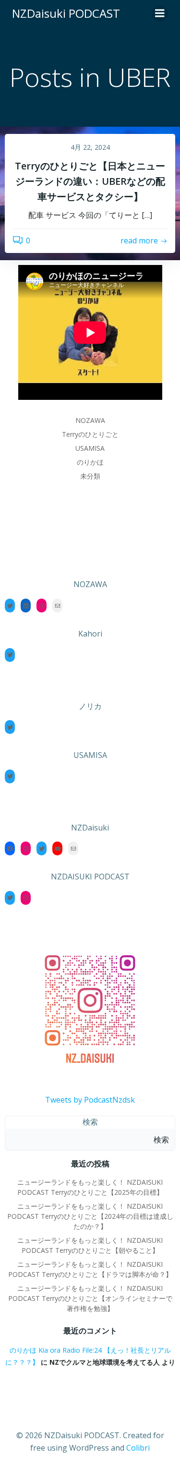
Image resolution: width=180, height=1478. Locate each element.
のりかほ (90, 462)
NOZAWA (90, 420)
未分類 (90, 476)
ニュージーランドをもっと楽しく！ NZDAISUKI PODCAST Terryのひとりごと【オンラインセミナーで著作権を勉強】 (90, 1298)
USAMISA (90, 448)
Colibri (138, 1447)
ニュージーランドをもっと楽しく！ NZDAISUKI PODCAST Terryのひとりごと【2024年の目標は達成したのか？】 (90, 1216)
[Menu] (160, 13)
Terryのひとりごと (90, 434)
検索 (90, 1122)
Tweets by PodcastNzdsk (90, 1099)
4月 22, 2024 (90, 147)
